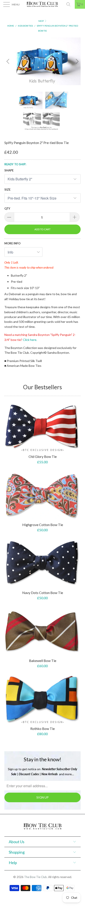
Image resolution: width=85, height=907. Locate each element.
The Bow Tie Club (35, 877)
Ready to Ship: (15, 164)
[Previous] (8, 61)
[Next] (76, 61)
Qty (7, 208)
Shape (9, 170)
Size (7, 189)
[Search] (70, 4)
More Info (12, 243)
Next (41, 21)
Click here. (30, 340)
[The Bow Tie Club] (42, 4)
